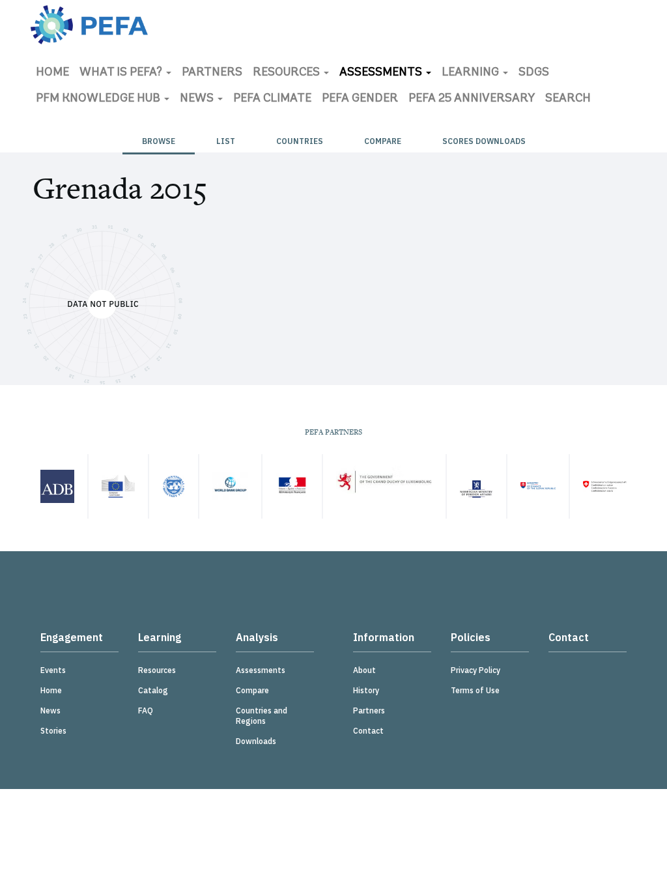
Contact (368, 731)
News (198, 99)
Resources (287, 73)
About (364, 670)
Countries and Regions (261, 716)
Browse (158, 141)
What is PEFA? (122, 73)
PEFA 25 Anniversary (471, 99)
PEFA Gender (360, 99)
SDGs (533, 73)
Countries (299, 141)
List (225, 141)
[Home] (89, 24)
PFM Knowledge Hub (99, 99)
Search (568, 99)
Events (53, 670)
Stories (53, 731)
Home (52, 73)
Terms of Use (475, 690)
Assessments (382, 73)
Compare (382, 141)
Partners (212, 73)
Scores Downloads (484, 141)
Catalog (153, 690)
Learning (472, 73)
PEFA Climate (272, 99)
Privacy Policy (475, 670)
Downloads (256, 741)
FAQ (145, 710)
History (366, 690)
